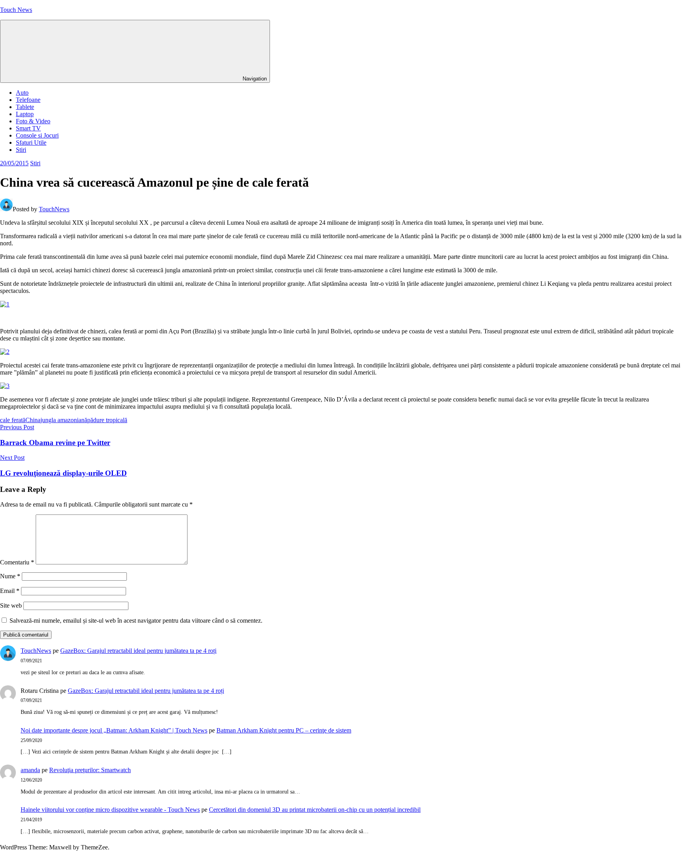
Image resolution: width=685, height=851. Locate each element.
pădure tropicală (107, 420)
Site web (11, 605)
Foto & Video (33, 121)
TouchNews (54, 209)
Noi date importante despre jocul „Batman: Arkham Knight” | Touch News (114, 730)
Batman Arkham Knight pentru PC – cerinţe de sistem (283, 730)
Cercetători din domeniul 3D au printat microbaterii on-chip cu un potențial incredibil (315, 809)
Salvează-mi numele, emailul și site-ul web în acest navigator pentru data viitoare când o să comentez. (136, 620)
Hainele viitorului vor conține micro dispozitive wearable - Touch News (110, 809)
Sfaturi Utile (31, 142)
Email (9, 590)
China (32, 420)
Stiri (21, 149)
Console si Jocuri (37, 135)
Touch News (16, 9)
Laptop (25, 114)
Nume (10, 576)
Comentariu (17, 562)
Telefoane (28, 99)
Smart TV (28, 128)
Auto (22, 92)
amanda (30, 770)
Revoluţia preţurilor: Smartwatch (90, 770)
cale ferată (12, 420)
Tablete (25, 106)
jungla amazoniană (63, 420)
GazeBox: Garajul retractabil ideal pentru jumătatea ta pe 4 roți (138, 650)
